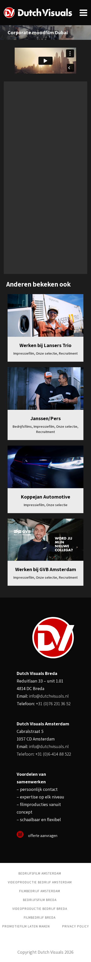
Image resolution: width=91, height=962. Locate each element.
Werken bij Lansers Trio (45, 345)
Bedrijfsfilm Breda (40, 900)
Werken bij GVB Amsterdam (45, 569)
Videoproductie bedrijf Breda (39, 909)
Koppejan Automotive (45, 496)
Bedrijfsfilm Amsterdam (39, 873)
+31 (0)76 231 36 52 (53, 703)
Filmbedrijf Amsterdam (39, 891)
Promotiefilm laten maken (26, 926)
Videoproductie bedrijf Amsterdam (40, 882)
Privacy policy (75, 926)
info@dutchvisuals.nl (49, 696)
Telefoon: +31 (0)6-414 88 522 (44, 754)
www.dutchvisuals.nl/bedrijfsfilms (41, 264)
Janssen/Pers (45, 418)
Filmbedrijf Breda (40, 917)
